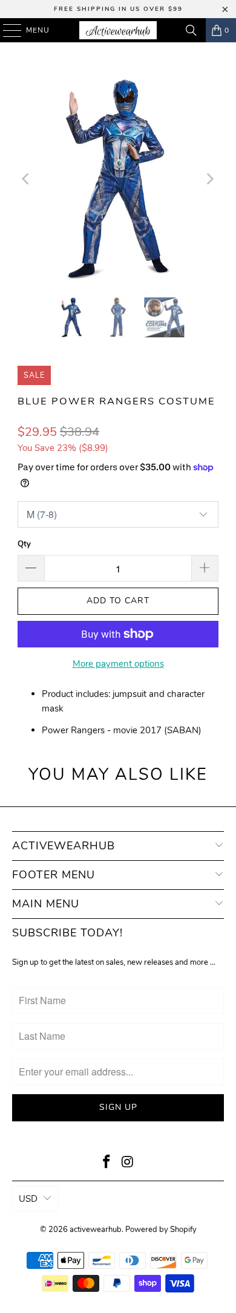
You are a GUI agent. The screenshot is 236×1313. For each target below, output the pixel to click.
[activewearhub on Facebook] (107, 1163)
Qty (24, 544)
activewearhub (96, 1229)
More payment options (118, 664)
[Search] (191, 30)
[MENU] (6, 30)
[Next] (209, 179)
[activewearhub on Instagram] (128, 1163)
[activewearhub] (118, 30)
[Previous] (26, 179)
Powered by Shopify (161, 1229)
